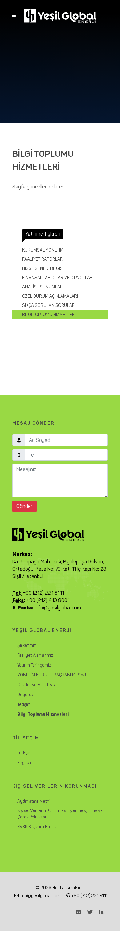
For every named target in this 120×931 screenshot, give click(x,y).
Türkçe (23, 752)
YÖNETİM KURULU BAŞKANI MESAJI (52, 675)
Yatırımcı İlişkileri (42, 234)
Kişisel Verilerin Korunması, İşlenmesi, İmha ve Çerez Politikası (60, 814)
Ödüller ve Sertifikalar (37, 684)
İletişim (23, 704)
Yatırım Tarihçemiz (34, 665)
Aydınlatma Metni (33, 801)
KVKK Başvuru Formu (37, 827)
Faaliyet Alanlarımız (35, 655)
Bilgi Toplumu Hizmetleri (43, 714)
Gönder (24, 506)
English (24, 762)
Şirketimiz (26, 645)
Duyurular (26, 694)
